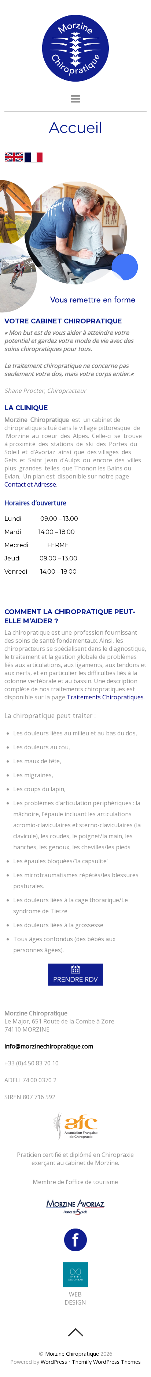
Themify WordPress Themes (106, 1361)
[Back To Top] (75, 1332)
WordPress (54, 1361)
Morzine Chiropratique (72, 1353)
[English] (14, 158)
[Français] (33, 158)
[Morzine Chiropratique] (75, 79)
